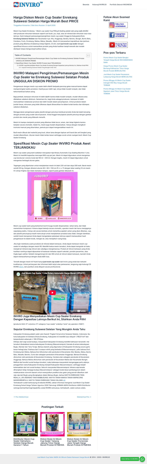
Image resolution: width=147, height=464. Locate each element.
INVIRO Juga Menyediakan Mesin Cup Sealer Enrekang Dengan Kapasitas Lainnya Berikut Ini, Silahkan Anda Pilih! (53, 65)
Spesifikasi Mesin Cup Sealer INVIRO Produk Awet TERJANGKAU (38, 63)
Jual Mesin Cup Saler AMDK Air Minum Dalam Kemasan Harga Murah (63, 457)
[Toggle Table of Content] (87, 55)
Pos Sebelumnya (21, 397)
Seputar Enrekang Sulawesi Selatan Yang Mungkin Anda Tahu (39, 67)
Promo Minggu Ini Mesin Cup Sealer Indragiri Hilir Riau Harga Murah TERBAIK (117, 82)
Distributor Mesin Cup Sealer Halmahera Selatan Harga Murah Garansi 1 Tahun (24, 442)
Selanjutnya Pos (84, 397)
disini (21, 267)
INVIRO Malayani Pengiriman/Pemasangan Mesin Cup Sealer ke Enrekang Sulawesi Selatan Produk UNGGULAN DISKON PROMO (50, 60)
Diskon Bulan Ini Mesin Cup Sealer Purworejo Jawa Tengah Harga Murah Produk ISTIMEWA (79, 442)
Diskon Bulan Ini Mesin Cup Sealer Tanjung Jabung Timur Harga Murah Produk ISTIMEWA (52, 442)
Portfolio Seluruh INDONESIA (121, 5)
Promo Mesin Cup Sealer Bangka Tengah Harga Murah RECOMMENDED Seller (118, 60)
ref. (64, 380)
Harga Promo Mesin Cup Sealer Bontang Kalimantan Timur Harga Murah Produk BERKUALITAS (116, 68)
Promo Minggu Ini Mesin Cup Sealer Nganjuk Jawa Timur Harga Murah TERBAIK (117, 91)
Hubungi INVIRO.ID (99, 5)
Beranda (86, 5)
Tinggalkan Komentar (22, 25)
